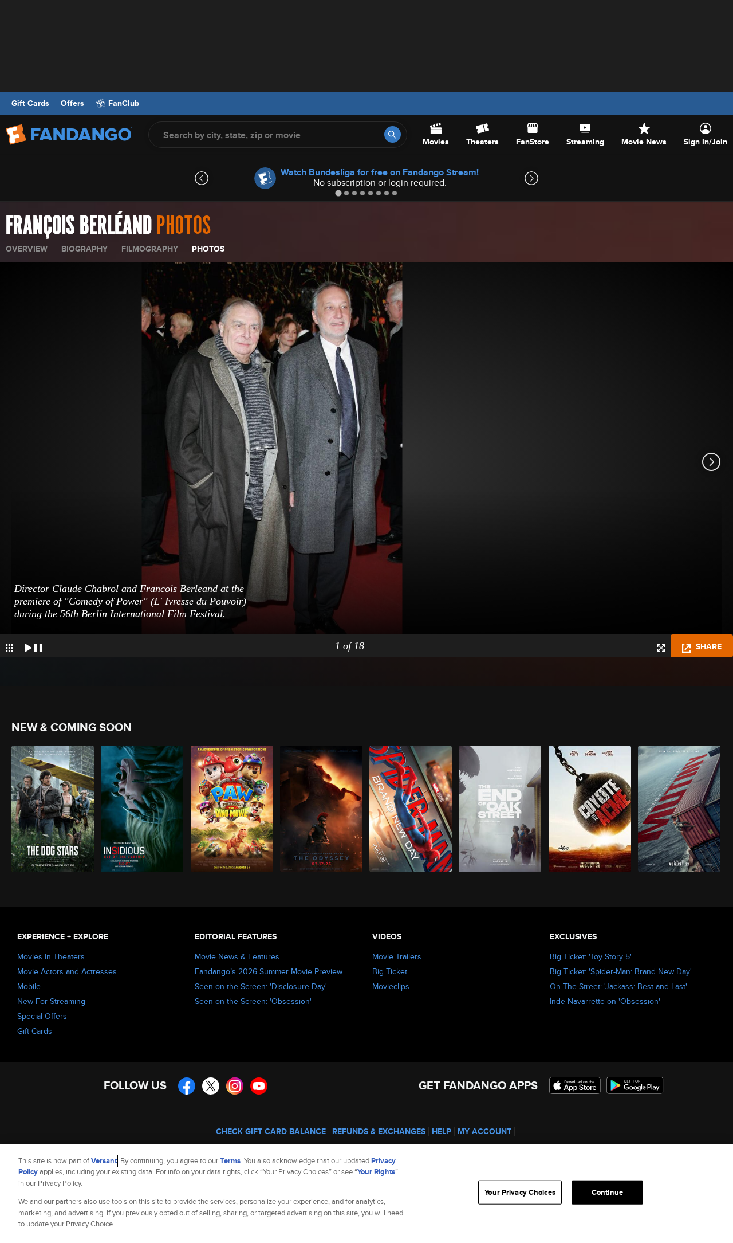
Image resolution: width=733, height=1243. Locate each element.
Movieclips (390, 986)
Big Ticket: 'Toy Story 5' (591, 956)
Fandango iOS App (575, 1085)
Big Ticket (389, 971)
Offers (72, 103)
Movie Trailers (396, 956)
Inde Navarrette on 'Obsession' (605, 1001)
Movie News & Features (237, 956)
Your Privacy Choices (519, 1192)
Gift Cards (30, 103)
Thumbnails (9, 648)
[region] (366, 1193)
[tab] (338, 193)
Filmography (149, 248)
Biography (84, 248)
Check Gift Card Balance (271, 1131)
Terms (230, 1160)
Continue (607, 1192)
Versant (104, 1160)
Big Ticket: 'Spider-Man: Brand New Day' (621, 971)
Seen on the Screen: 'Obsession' (253, 1001)
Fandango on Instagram (234, 1086)
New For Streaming (51, 1001)
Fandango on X (210, 1086)
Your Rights (376, 1171)
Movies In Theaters (51, 956)
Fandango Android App (635, 1085)
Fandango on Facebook (186, 1086)
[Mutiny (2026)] (680, 809)
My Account (484, 1131)
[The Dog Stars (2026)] (53, 809)
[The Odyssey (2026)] (322, 809)
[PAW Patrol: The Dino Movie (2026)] (232, 809)
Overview (27, 248)
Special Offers (42, 1016)
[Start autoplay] (33, 645)
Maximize (661, 648)
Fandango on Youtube (258, 1086)
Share (707, 646)
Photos (208, 248)
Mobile (29, 986)
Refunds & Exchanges (378, 1131)
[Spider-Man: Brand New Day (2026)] (411, 809)
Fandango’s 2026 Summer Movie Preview (268, 971)
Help (441, 1131)
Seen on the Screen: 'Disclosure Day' (261, 986)
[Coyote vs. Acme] (590, 809)
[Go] (392, 134)
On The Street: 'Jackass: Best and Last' (618, 986)
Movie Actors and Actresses (67, 971)
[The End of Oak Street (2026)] (500, 809)
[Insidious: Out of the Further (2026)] (142, 809)
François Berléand (79, 225)
